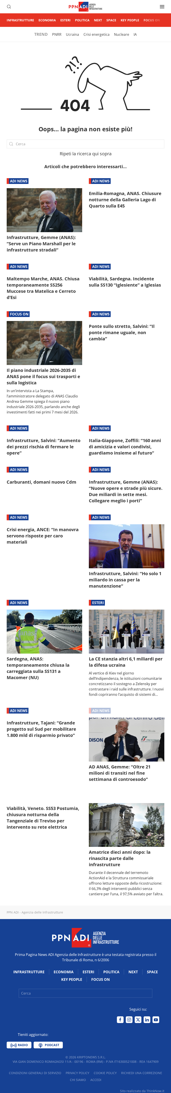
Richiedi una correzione (141, 1073)
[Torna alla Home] (85, 6)
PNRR (56, 34)
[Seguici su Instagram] (129, 1019)
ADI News (18, 181)
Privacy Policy (77, 1073)
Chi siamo (78, 1080)
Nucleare (121, 34)
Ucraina (72, 34)
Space (111, 20)
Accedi (95, 1080)
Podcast (51, 1045)
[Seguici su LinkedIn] (147, 1019)
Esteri (65, 20)
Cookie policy (105, 1073)
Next (98, 20)
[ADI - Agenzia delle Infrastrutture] (85, 937)
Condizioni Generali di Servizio (35, 1073)
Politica (82, 20)
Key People (130, 20)
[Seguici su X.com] (138, 1019)
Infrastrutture (20, 20)
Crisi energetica (96, 34)
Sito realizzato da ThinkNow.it (142, 1091)
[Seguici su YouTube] (156, 1019)
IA (135, 34)
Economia (47, 20)
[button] (9, 6)
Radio (22, 1045)
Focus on (152, 20)
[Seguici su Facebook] (120, 1019)
